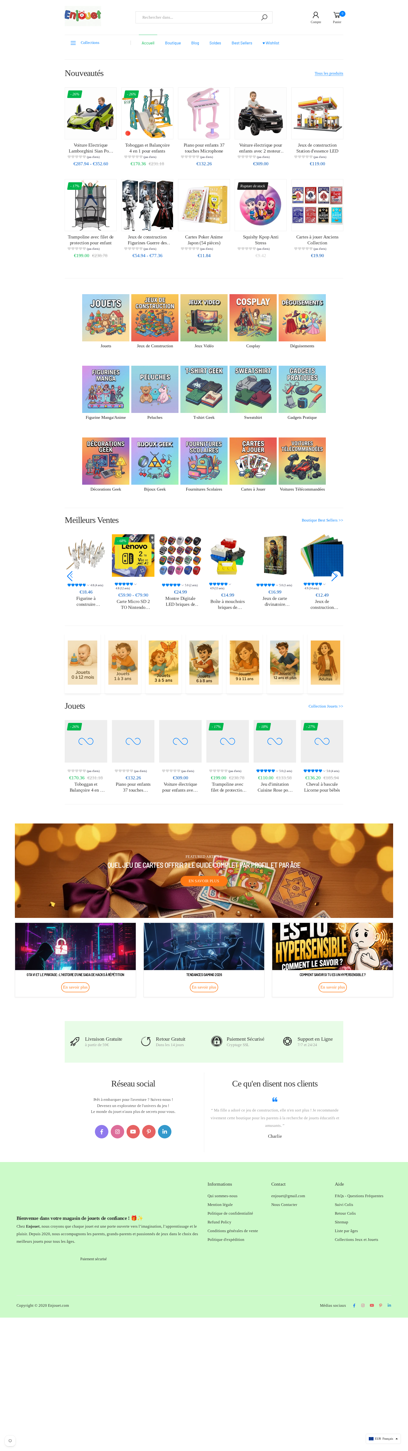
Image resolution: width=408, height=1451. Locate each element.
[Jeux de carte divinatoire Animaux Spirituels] (227, 555)
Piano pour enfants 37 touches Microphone (133, 789)
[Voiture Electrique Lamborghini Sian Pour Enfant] (90, 113)
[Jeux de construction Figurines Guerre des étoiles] (147, 205)
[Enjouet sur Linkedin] (164, 1131)
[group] (91, 157)
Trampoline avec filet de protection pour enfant (227, 789)
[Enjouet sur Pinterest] (149, 1131)
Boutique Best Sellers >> (322, 520)
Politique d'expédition (226, 1239)
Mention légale (220, 1204)
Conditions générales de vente (233, 1231)
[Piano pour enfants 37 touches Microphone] (204, 113)
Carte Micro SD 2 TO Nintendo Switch (86, 607)
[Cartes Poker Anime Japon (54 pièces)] (204, 205)
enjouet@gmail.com (288, 1196)
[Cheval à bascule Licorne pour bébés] (322, 741)
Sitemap (341, 1222)
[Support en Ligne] (287, 1041)
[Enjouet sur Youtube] (133, 1131)
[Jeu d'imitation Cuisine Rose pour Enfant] (275, 741)
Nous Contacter (284, 1204)
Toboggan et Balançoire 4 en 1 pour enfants (86, 789)
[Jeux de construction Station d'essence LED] (317, 113)
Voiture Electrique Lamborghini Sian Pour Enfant (91, 150)
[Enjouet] (82, 663)
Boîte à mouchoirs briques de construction (180, 607)
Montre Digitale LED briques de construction (133, 604)
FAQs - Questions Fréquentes (359, 1196)
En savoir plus (204, 881)
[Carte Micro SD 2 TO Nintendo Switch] (86, 555)
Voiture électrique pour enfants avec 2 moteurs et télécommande (260, 150)
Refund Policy (219, 1222)
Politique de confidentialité (230, 1213)
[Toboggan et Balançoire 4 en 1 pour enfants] (147, 113)
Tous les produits (329, 73)
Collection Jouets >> (326, 706)
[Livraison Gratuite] (75, 1041)
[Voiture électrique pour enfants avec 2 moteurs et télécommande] (260, 113)
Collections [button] (90, 42)
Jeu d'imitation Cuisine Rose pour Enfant (275, 789)
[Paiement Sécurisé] (216, 1041)
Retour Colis (345, 1213)
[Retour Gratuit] (146, 1041)
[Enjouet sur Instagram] (117, 1131)
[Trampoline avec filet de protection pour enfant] (90, 205)
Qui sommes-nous (223, 1196)
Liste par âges (346, 1231)
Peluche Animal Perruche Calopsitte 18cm (322, 604)
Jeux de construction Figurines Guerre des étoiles (147, 242)
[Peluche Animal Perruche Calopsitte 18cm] (322, 555)
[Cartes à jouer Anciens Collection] (317, 205)
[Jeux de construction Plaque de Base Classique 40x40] (275, 555)
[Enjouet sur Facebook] (101, 1131)
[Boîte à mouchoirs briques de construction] (180, 555)
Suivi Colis (344, 1204)
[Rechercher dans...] (264, 17)
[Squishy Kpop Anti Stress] (260, 205)
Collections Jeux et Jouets (356, 1239)
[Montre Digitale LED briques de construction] (133, 555)
